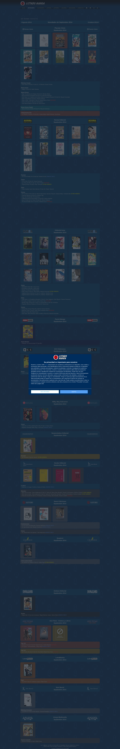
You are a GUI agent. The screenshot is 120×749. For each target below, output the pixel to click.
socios (46, 364)
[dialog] (60, 374)
